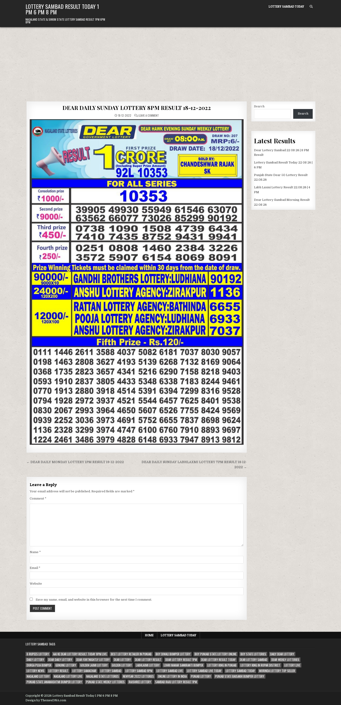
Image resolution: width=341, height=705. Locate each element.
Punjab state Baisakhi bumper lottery (239, 676)
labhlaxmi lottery (148, 665)
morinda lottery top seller (277, 671)
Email (35, 568)
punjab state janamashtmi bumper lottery (54, 682)
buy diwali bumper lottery (173, 654)
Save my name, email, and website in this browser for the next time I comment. (94, 599)
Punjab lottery (201, 676)
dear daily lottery (60, 659)
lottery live (292, 665)
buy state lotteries (253, 654)
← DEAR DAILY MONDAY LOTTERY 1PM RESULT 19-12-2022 (75, 462)
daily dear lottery (282, 654)
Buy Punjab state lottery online (215, 654)
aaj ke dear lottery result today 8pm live (80, 654)
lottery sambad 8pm (138, 671)
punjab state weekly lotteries (105, 682)
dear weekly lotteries (285, 659)
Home (149, 635)
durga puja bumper (39, 665)
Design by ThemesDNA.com (46, 700)
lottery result (58, 671)
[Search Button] (311, 6)
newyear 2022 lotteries (138, 676)
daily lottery (35, 659)
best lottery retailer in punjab (131, 654)
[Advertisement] (170, 61)
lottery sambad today (240, 671)
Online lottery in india (172, 676)
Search (259, 106)
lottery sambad (110, 671)
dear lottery (122, 659)
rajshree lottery (140, 682)
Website (36, 583)
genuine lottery (65, 665)
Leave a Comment (148, 115)
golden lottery (122, 665)
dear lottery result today (218, 659)
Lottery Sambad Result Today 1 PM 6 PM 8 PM (62, 9)
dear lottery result (148, 659)
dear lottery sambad (253, 659)
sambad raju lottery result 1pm (176, 682)
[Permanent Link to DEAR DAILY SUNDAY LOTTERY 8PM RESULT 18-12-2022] (137, 282)
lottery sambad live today (204, 671)
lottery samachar (84, 671)
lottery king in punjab (221, 665)
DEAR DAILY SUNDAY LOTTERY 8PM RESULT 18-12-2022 (136, 107)
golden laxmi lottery (94, 665)
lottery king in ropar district (260, 665)
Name (35, 552)
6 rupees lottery (38, 654)
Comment (38, 498)
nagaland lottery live (68, 676)
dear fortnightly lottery (93, 659)
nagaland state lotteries (102, 676)
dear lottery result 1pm (181, 659)
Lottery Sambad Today (286, 6)
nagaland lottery (38, 676)
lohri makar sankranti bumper (183, 665)
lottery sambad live (170, 671)
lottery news (35, 671)
